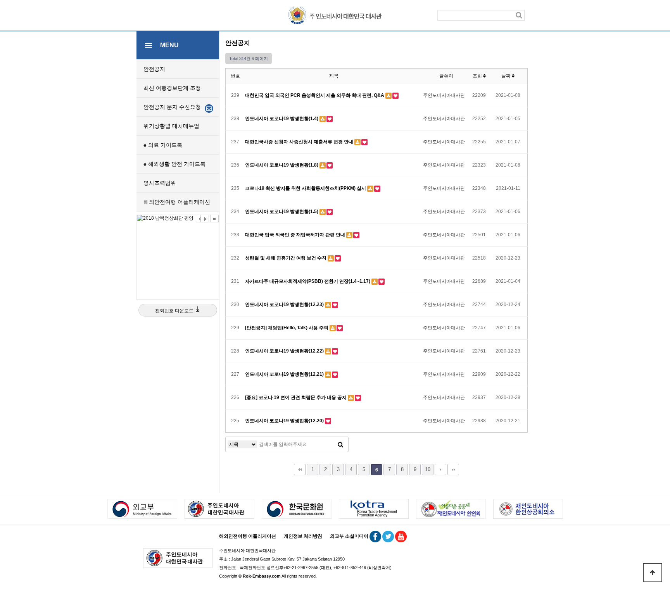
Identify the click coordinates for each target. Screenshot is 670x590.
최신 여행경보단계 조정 (172, 88)
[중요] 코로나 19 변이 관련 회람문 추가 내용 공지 (296, 397)
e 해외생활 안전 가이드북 (174, 164)
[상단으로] (652, 572)
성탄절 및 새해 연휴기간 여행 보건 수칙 (286, 258)
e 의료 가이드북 (162, 145)
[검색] (519, 15)
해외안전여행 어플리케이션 (176, 202)
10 (427, 469)
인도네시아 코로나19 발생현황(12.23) (285, 304)
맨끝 (453, 469)
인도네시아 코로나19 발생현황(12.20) (285, 420)
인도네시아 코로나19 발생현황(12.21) (285, 374)
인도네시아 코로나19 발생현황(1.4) (282, 118)
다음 (440, 469)
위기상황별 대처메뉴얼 (171, 126)
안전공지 (154, 69)
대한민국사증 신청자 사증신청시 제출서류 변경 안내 (299, 141)
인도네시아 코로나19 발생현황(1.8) (282, 165)
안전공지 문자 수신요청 (172, 107)
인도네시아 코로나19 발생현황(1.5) (282, 211)
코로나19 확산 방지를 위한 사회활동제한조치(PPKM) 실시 (306, 188)
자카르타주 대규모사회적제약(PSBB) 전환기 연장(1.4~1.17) (308, 281)
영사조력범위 (159, 183)
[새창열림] (178, 218)
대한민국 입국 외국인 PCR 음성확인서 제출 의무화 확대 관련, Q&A (315, 95)
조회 (478, 76)
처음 (300, 469)
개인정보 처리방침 (303, 536)
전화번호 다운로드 (175, 310)
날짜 (506, 76)
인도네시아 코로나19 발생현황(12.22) (285, 351)
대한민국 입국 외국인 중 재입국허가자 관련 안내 (295, 234)
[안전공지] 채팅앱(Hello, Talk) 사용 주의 (287, 327)
